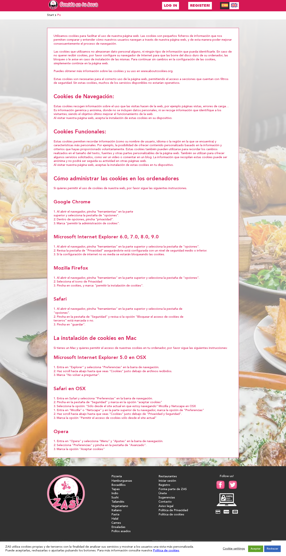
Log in (170, 5)
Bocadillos (118, 485)
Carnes (116, 523)
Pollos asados (121, 531)
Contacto (165, 501)
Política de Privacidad (173, 510)
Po (59, 15)
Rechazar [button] (272, 548)
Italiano (116, 510)
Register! (200, 5)
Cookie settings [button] (234, 548)
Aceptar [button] (256, 548)
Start (50, 15)
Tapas (115, 489)
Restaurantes (167, 476)
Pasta (115, 514)
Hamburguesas (121, 480)
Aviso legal (165, 506)
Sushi (115, 497)
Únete (162, 493)
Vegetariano (119, 506)
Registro (164, 485)
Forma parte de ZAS (172, 489)
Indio (114, 493)
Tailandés (117, 501)
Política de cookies (171, 514)
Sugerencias (166, 497)
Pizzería (116, 476)
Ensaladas (118, 527)
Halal (114, 518)
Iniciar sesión (167, 480)
